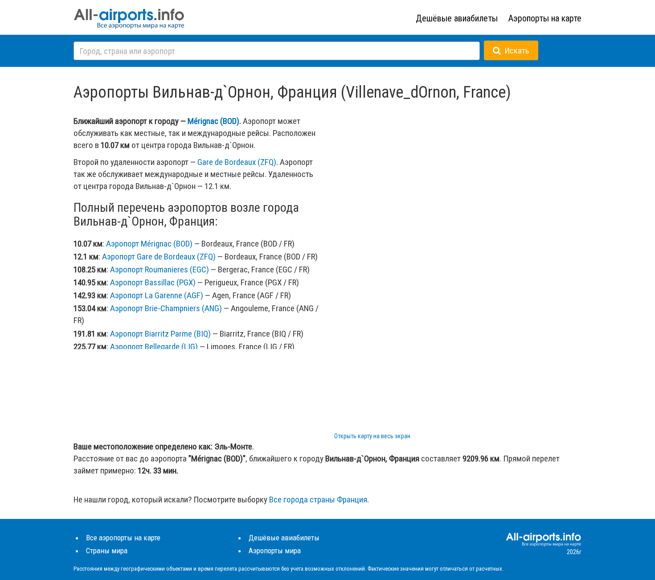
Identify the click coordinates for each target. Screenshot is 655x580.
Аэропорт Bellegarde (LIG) (154, 346)
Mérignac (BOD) (213, 121)
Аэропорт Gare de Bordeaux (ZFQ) (159, 256)
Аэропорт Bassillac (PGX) (153, 282)
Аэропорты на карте (544, 18)
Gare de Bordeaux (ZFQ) (236, 162)
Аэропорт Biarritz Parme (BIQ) (160, 334)
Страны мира (106, 550)
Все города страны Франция (318, 499)
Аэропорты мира (275, 550)
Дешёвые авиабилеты (457, 18)
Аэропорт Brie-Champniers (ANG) (166, 308)
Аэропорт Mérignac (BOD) (149, 244)
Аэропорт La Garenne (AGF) (156, 295)
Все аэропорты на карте (123, 537)
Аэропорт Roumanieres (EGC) (159, 269)
